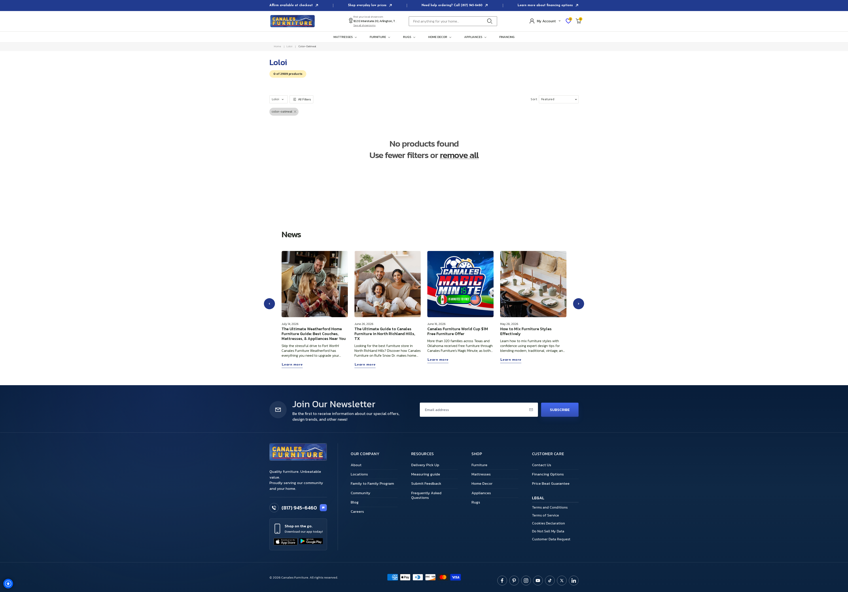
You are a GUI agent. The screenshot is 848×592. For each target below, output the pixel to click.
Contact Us (541, 465)
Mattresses (481, 474)
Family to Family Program (372, 483)
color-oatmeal (307, 46)
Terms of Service (545, 515)
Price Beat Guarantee (551, 483)
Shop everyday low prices (368, 5)
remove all (459, 155)
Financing (507, 37)
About (356, 465)
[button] (346, 37)
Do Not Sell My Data (548, 531)
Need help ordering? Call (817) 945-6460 (452, 5)
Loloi (289, 46)
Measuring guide (425, 474)
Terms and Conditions (550, 507)
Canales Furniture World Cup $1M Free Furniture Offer (457, 331)
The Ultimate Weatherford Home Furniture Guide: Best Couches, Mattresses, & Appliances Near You (314, 333)
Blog (355, 502)
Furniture (479, 465)
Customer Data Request (551, 539)
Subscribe (560, 410)
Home (277, 46)
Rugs (475, 502)
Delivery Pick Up (425, 465)
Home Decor (481, 483)
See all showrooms (364, 25)
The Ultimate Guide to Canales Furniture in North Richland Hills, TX (384, 333)
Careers (357, 511)
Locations (359, 474)
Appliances (481, 493)
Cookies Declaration (548, 523)
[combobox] (453, 21)
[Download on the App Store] (285, 541)
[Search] (491, 21)
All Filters (304, 99)
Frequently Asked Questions (426, 495)
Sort (534, 99)
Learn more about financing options (546, 5)
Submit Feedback (426, 483)
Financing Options (548, 474)
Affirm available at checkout (291, 5)
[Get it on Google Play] (311, 541)
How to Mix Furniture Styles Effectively (526, 331)
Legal (538, 498)
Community (360, 493)
